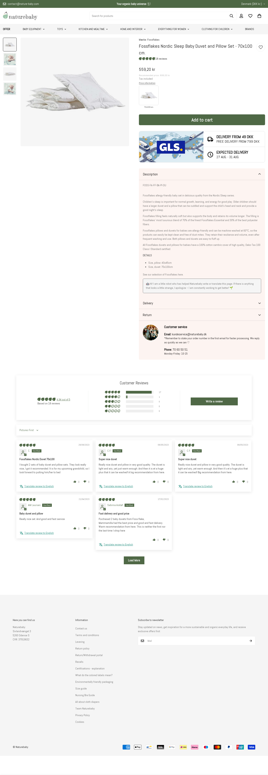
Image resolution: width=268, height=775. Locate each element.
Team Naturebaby (85, 708)
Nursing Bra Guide (85, 695)
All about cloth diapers (87, 702)
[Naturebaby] (20, 15)
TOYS (60, 29)
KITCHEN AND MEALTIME (92, 29)
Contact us (81, 628)
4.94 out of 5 (63, 399)
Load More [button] (134, 560)
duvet (161, 206)
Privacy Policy (82, 715)
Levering (80, 642)
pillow (174, 206)
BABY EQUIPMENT (32, 29)
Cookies (79, 722)
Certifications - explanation (90, 668)
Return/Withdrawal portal (89, 655)
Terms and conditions (87, 635)
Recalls (79, 662)
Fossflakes (153, 39)
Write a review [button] (214, 401)
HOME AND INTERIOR (131, 29)
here (180, 274)
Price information (147, 83)
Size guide (81, 688)
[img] (27, 445)
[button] (259, 15)
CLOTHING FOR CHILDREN (215, 29)
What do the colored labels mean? (94, 675)
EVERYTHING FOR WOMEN (172, 29)
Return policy (82, 648)
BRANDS (249, 29)
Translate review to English (39, 486)
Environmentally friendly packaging (94, 682)
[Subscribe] (250, 640)
